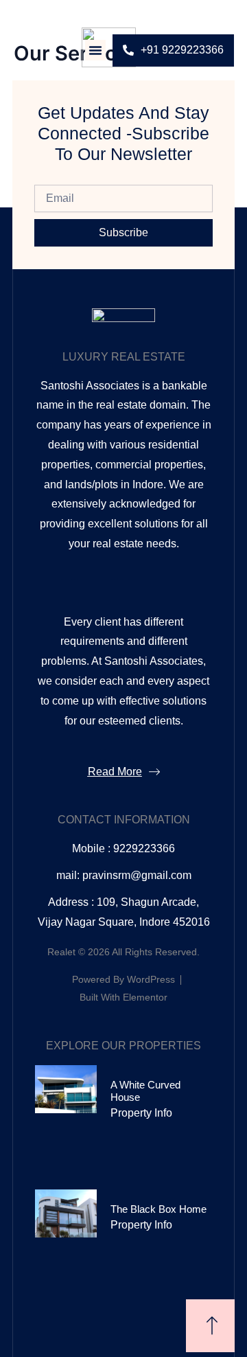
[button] (95, 50)
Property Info (141, 1113)
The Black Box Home (158, 1209)
